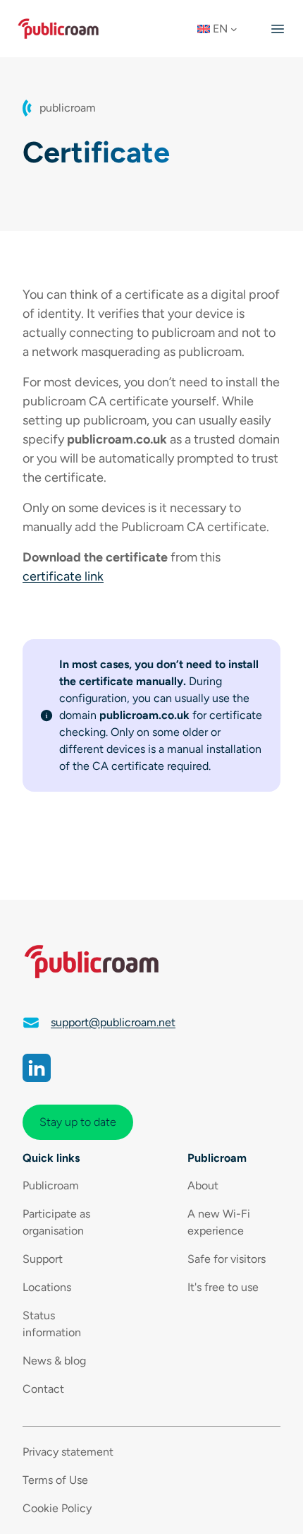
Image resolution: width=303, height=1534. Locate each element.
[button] (222, 29)
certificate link (63, 576)
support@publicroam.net (113, 1022)
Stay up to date (77, 1122)
